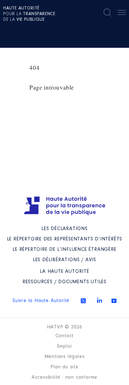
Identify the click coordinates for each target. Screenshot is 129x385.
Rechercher (107, 12)
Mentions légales (64, 356)
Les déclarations (64, 228)
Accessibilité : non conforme (64, 377)
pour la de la (29, 14)
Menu (122, 13)
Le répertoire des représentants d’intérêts (64, 239)
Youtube (113, 300)
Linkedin (99, 300)
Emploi (64, 346)
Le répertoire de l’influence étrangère (64, 249)
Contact (64, 335)
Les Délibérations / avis (64, 259)
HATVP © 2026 (64, 327)
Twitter (83, 300)
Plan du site (64, 367)
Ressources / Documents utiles (64, 281)
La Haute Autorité (64, 271)
